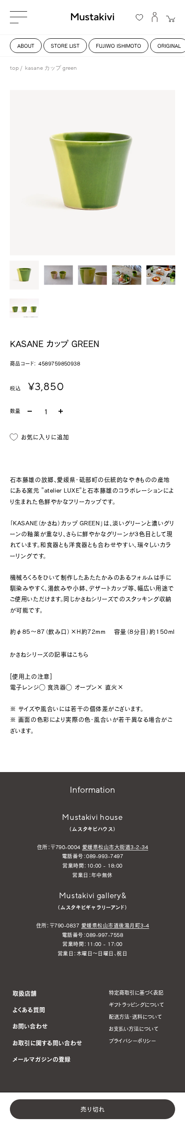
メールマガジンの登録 (41, 1059)
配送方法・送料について (135, 1017)
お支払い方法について (133, 1029)
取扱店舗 (24, 993)
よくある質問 (28, 1009)
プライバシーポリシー (132, 1041)
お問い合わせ (30, 1026)
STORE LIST (65, 46)
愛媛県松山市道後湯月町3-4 (115, 925)
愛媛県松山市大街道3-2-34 (115, 847)
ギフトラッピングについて (136, 1005)
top (14, 68)
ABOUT (25, 46)
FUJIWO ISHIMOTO (118, 46)
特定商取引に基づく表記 (136, 993)
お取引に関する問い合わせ (47, 1042)
